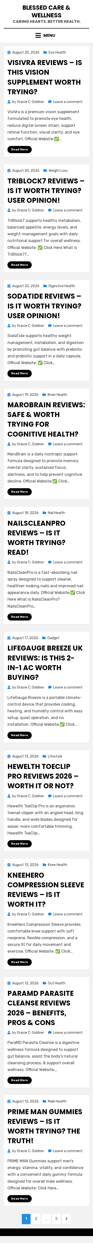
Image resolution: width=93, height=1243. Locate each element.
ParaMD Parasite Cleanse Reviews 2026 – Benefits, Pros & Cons (40, 1008)
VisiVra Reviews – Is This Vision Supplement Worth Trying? (44, 77)
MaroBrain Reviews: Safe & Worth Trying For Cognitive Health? (46, 419)
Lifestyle (55, 756)
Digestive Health (62, 286)
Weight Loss (58, 171)
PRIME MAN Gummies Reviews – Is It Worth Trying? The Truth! (44, 1126)
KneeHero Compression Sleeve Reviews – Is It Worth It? (45, 889)
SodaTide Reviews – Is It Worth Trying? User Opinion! (44, 305)
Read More (19, 149)
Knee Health (57, 865)
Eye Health (57, 52)
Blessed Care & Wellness (46, 11)
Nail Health (56, 513)
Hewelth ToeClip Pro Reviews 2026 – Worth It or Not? (43, 776)
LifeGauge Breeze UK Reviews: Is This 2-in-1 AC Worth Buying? (45, 662)
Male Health (57, 1101)
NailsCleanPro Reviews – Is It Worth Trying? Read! (36, 537)
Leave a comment (68, 102)
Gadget (53, 638)
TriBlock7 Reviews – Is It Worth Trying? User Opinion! (46, 190)
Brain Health (57, 395)
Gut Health (56, 983)
